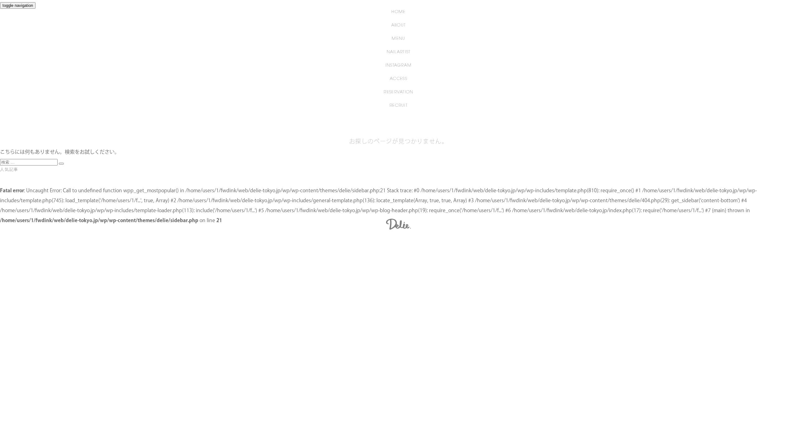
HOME (398, 12)
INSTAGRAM (398, 65)
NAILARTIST (399, 52)
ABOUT (398, 25)
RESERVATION (398, 92)
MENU (398, 39)
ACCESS (398, 79)
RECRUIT (398, 106)
